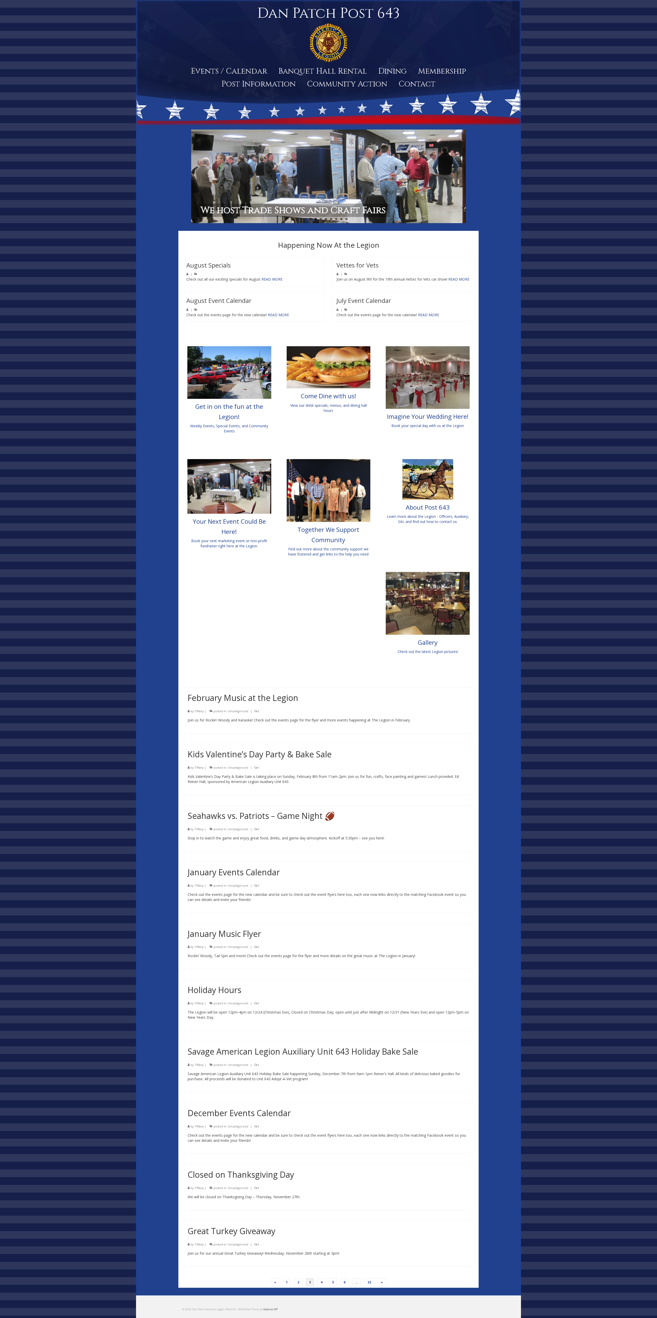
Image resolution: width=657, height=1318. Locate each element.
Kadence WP (270, 1309)
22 (369, 1282)
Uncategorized (238, 711)
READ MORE (272, 279)
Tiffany (199, 711)
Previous (186, 176)
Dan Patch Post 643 (328, 13)
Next (470, 176)
